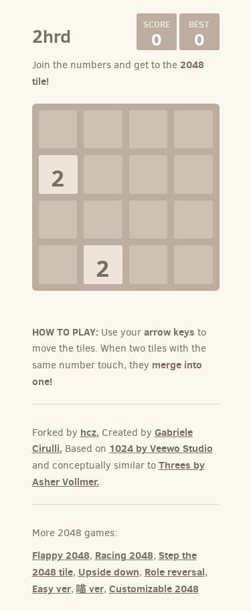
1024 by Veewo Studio (161, 448)
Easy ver (51, 589)
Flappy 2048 (61, 555)
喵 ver (90, 589)
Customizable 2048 (154, 589)
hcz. (89, 432)
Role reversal (175, 572)
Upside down (108, 572)
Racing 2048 (124, 555)
